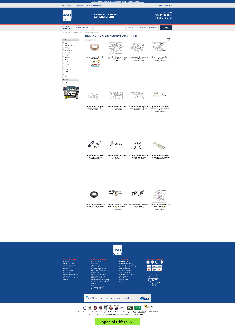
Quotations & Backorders (99, 270)
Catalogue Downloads (126, 263)
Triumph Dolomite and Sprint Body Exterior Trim (160, 205)
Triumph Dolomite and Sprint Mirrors (117, 156)
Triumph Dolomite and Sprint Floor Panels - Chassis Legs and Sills (117, 58)
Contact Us (89, 5)
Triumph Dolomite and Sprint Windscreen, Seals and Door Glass (160, 108)
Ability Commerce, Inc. (141, 314)
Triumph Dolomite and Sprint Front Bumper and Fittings (138, 156)
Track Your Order (96, 267)
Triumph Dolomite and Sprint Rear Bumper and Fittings (160, 156)
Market (65, 80)
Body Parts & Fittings (93, 32)
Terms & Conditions (97, 289)
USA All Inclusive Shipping (98, 278)
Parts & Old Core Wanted (126, 274)
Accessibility (66, 276)
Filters (65, 39)
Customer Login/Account (98, 269)
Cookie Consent (68, 270)
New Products (123, 280)
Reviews (65, 280)
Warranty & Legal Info (97, 287)
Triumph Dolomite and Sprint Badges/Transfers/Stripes (117, 205)
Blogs (121, 281)
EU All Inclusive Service (98, 276)
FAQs (93, 285)
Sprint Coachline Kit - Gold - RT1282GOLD (95, 58)
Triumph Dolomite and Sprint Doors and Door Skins (95, 107)
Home (64, 32)
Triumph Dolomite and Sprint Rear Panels (117, 107)
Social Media (123, 278)
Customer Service (79, 5)
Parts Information (124, 269)
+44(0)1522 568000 (139, 312)
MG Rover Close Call (125, 270)
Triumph (69, 32)
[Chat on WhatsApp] (162, 263)
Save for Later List (124, 272)
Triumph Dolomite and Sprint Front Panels (138, 58)
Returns (93, 283)
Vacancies (66, 269)
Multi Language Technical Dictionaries (130, 267)
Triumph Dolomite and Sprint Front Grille (138, 205)
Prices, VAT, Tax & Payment (99, 281)
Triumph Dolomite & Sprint (80, 32)
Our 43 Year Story (68, 263)
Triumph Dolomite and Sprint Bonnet (160, 58)
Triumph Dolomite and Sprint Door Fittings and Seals (95, 156)
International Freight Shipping (100, 280)
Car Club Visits (67, 267)
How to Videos (123, 276)
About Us (66, 261)
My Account (69, 5)
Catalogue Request (125, 261)
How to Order (95, 272)
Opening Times (95, 265)
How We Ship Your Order (98, 274)
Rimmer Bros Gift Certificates (72, 278)
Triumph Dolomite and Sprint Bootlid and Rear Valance (138, 107)
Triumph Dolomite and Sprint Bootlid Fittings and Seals (95, 205)
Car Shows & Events (69, 265)
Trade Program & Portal (126, 265)
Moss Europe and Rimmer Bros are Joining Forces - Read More (117, 1)
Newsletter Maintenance (70, 274)
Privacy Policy (67, 272)
